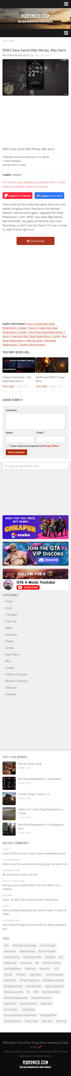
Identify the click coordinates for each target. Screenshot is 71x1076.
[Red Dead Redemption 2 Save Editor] (9, 783)
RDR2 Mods (9, 1042)
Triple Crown (31, 1021)
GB (37, 963)
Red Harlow (10, 1003)
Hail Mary (21, 974)
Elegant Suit (10, 963)
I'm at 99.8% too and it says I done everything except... (34, 853)
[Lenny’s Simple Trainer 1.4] (9, 798)
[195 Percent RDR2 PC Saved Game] (52, 365)
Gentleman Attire (51, 963)
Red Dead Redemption (16, 997)
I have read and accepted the (35, 445)
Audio (9, 601)
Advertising (53, 1042)
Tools (8, 608)
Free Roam (26, 963)
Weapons (11, 634)
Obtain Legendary (54, 986)
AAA (6, 945)
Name (10, 432)
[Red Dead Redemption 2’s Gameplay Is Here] (9, 829)
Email (41, 432)
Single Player (28, 1009)
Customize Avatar (32, 957)
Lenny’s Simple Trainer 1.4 (34, 794)
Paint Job (11, 621)
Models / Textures (16, 681)
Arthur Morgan (47, 945)
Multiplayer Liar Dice (53, 980)
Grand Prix (45, 968)
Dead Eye (50, 957)
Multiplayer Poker (13, 986)
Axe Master (10, 951)
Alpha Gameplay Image (24, 945)
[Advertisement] (35, 122)
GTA (56, 968)
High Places (36, 974)
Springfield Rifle (48, 1015)
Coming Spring (11, 957)
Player (9, 641)
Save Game (8, 41)
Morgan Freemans (29, 980)
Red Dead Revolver (41, 997)
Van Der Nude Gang (29, 763)
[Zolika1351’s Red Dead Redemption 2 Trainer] (9, 813)
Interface (11, 694)
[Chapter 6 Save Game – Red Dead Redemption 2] (18, 365)
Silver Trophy (11, 1009)
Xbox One (61, 1021)
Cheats (9, 668)
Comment (11, 410)
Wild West (47, 1021)
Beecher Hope (27, 951)
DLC (61, 957)
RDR (36, 992)
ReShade (11, 687)
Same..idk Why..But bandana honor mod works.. (30, 899)
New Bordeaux (33, 986)
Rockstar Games (28, 1003)
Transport (11, 614)
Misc (8, 661)
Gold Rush (30, 968)
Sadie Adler (46, 1003)
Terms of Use (24, 1042)
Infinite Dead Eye (54, 974)
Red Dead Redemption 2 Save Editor (39, 779)
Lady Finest (10, 980)
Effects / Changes (16, 674)
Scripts (9, 648)
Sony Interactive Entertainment (20, 1015)
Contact (64, 1042)
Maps (8, 628)
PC (28, 992)
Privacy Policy (51, 445)
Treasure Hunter (12, 1021)
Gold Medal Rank (12, 968)
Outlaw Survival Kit (13, 992)
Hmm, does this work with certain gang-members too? (35, 864)
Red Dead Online (50, 992)
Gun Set (8, 974)
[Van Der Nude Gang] (9, 768)
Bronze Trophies (47, 951)
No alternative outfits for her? (20, 874)
